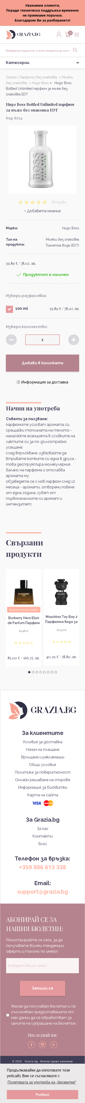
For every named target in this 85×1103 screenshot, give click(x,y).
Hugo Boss (70, 228)
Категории (17, 62)
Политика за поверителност (43, 772)
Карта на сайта (42, 795)
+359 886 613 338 (42, 867)
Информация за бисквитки (42, 787)
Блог (42, 844)
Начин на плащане (42, 749)
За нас (42, 828)
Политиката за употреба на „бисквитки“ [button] (42, 1082)
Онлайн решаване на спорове (42, 780)
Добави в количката (42, 363)
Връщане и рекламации (42, 757)
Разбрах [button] (42, 1094)
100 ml (21, 308)
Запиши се (42, 988)
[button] (29, 672)
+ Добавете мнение (42, 211)
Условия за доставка (42, 742)
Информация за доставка (44, 382)
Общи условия (42, 764)
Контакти (42, 836)
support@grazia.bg (42, 891)
